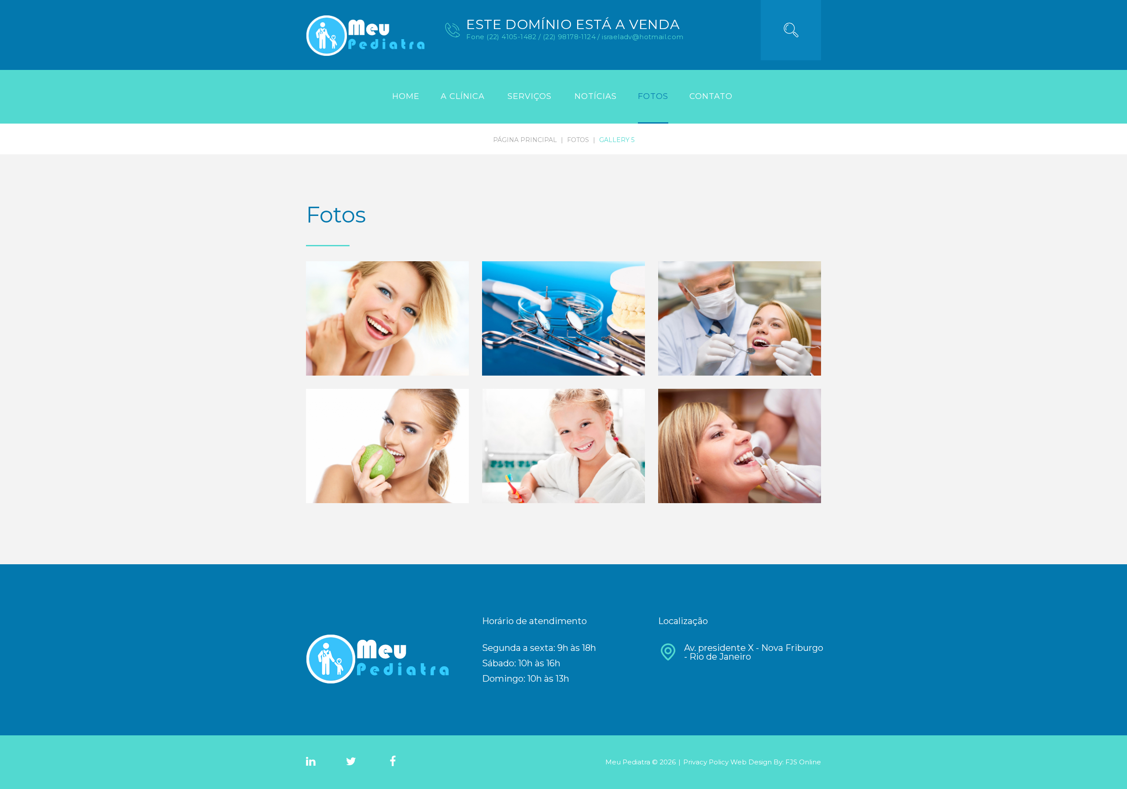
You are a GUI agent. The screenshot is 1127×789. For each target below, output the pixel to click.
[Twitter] (351, 762)
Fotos (578, 140)
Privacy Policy (706, 762)
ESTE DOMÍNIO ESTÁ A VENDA (573, 24)
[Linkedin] (310, 762)
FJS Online (803, 762)
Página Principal (525, 140)
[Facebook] (393, 762)
